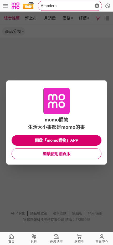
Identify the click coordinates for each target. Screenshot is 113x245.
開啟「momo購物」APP (56, 140)
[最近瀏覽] (107, 5)
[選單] (5, 5)
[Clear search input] (97, 5)
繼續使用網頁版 (56, 153)
